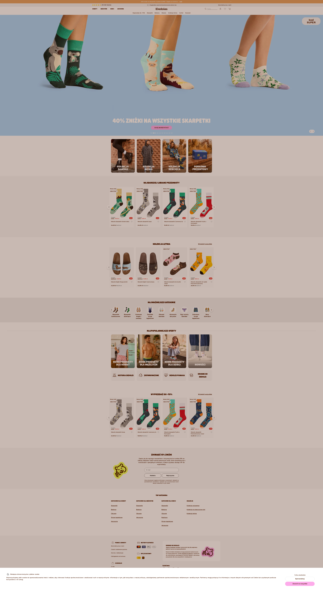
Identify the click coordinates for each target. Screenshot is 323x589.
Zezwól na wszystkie (300, 584)
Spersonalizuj (299, 579)
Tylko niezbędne (300, 575)
